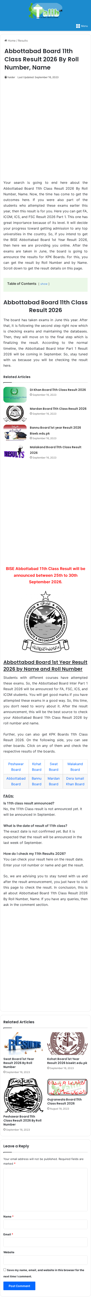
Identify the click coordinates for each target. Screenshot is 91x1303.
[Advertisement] (45, 132)
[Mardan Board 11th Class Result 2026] (15, 414)
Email (8, 1234)
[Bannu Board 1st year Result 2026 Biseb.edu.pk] (15, 432)
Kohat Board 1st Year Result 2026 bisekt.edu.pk (67, 1061)
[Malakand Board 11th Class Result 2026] (15, 452)
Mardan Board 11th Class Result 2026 (58, 409)
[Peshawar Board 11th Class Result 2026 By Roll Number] (23, 1095)
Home (11, 40)
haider (11, 77)
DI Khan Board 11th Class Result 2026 (58, 390)
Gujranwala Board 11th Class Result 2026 (64, 1101)
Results (23, 40)
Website (8, 1252)
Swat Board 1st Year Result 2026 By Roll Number (18, 1063)
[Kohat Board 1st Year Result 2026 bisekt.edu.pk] (67, 1043)
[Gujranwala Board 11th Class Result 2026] (67, 1086)
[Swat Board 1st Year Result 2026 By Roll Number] (23, 1043)
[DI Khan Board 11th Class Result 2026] (15, 395)
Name (8, 1216)
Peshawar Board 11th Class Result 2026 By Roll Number (22, 1120)
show (43, 283)
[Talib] (45, 10)
